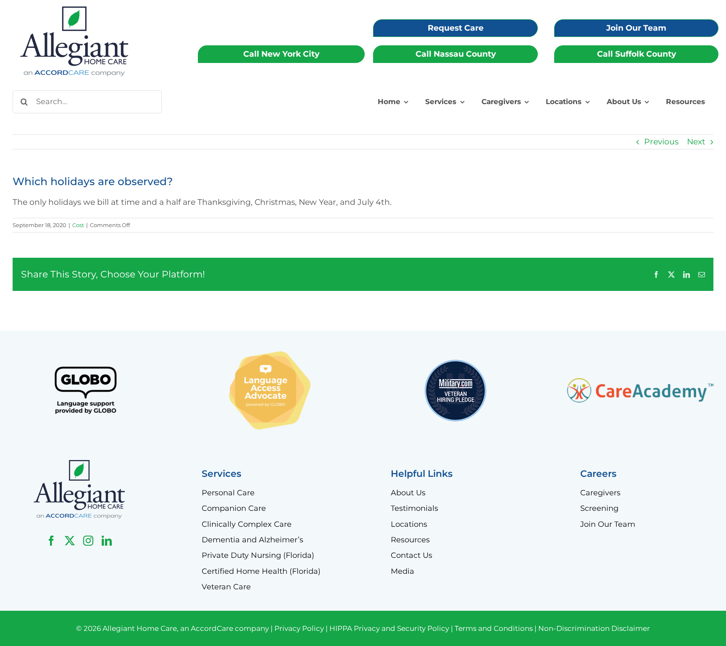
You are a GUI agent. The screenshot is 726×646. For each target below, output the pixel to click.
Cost (78, 225)
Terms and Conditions (494, 628)
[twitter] (70, 541)
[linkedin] (107, 541)
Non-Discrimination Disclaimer (594, 628)
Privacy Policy (299, 628)
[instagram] (88, 541)
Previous (661, 141)
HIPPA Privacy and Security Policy (389, 628)
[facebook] (51, 541)
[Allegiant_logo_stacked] (79, 464)
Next (696, 141)
